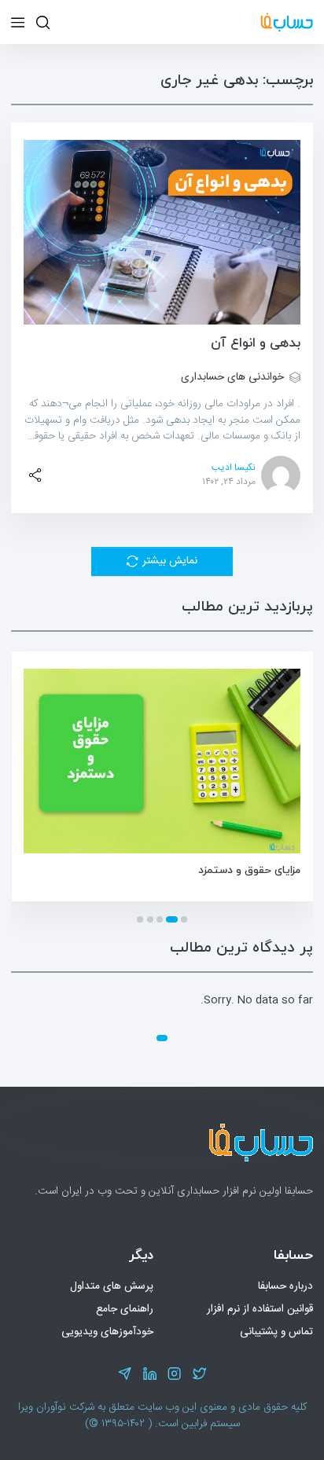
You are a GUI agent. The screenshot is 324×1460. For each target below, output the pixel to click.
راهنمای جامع (124, 1309)
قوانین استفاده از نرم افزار (260, 1309)
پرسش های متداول (111, 1286)
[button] (184, 919)
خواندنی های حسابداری (232, 377)
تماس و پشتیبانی (276, 1332)
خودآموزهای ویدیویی (107, 1332)
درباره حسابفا (285, 1286)
